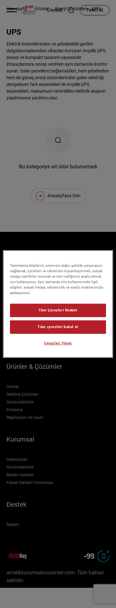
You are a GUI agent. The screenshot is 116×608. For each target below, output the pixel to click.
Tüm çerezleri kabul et (58, 327)
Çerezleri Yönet (58, 343)
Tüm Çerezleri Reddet (58, 310)
